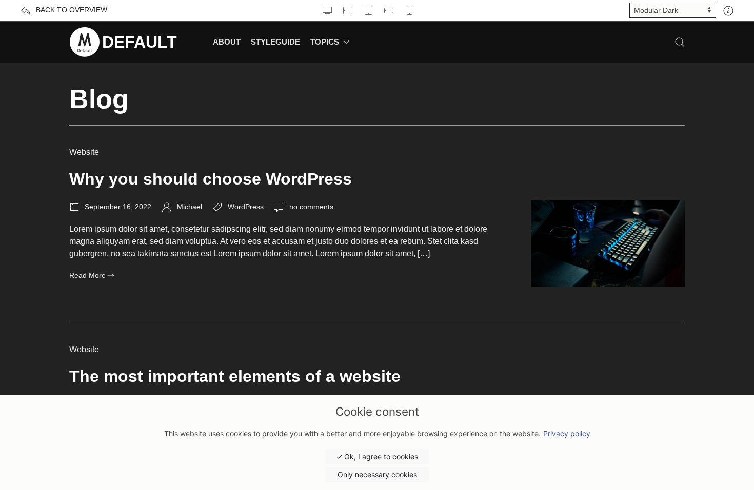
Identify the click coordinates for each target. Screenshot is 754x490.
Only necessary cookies (377, 474)
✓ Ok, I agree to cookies (377, 456)
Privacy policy (566, 433)
